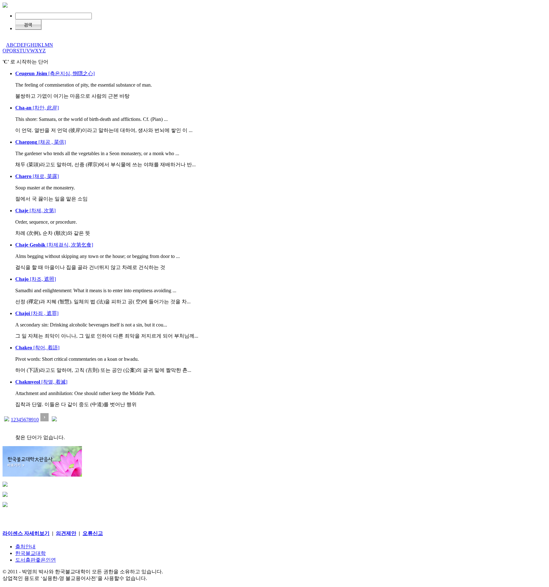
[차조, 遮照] (35, 279)
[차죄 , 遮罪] (36, 313)
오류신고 (93, 533)
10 (36, 419)
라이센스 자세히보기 (26, 533)
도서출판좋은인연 (35, 560)
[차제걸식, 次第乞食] (54, 244)
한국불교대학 (30, 553)
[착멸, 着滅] (41, 382)
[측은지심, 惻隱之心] (55, 73)
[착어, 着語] (37, 347)
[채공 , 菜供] (40, 142)
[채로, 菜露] (37, 176)
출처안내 (25, 546)
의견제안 (66, 533)
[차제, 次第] (35, 210)
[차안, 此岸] (37, 107)
